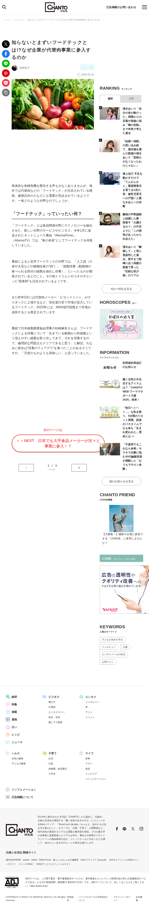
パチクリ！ (11, 864)
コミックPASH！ (26, 864)
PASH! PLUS (45, 860)
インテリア (91, 773)
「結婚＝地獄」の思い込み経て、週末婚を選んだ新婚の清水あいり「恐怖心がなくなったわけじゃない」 (132, 153)
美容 (87, 768)
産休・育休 (54, 717)
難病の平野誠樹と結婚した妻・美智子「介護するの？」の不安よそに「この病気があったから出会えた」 (132, 226)
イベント (90, 717)
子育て (53, 753)
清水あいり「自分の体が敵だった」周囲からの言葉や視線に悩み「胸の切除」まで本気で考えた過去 (132, 121)
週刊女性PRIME (13, 860)
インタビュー (109, 647)
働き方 (52, 702)
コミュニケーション (95, 779)
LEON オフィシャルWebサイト (124, 860)
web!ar (26, 860)
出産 (51, 763)
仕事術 (52, 707)
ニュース (19, 20)
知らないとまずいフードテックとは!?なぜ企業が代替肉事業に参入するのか (64, 20)
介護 (125, 647)
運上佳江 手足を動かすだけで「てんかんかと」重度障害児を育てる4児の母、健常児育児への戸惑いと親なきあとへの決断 (132, 190)
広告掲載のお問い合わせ (121, 7)
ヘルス (16, 753)
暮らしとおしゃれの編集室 (66, 860)
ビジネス (54, 696)
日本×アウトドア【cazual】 (94, 860)
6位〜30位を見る (121, 288)
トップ (7, 20)
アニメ (88, 712)
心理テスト (107, 662)
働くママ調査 (55, 722)
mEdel (34, 860)
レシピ (16, 734)
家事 (87, 758)
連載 (14, 711)
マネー (88, 763)
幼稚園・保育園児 (58, 768)
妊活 (51, 758)
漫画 (14, 719)
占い (14, 727)
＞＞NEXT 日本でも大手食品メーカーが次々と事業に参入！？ (58, 443)
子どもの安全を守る (112, 639)
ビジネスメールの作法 (113, 654)
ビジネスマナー (57, 712)
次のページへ (79, 468)
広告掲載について (22, 797)
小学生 (52, 773)
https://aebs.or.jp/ (39, 886)
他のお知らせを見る (121, 481)
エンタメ (90, 696)
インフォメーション (24, 789)
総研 (14, 696)
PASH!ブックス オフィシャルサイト (53, 864)
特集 (14, 704)
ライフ (89, 753)
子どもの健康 (19, 763)
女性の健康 (17, 758)
